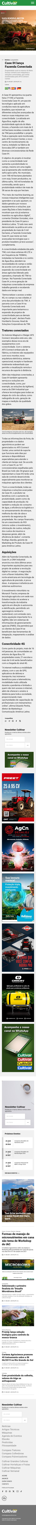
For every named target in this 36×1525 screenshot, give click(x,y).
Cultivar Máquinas (11, 1467)
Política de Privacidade (8, 1487)
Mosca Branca (6, 1330)
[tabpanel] (18, 30)
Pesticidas (7, 1442)
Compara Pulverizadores (14, 1456)
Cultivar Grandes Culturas (15, 1461)
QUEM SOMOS (7, 1481)
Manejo (18, 1231)
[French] (16, 88)
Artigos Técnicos (10, 1429)
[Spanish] (13, 88)
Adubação (5, 1284)
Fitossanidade (9, 1445)
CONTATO (5, 1484)
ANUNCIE (5, 1478)
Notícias (6, 1426)
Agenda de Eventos (12, 1436)
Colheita (4, 1373)
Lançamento (14, 60)
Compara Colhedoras (13, 1453)
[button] (32, 3)
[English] (9, 88)
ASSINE (4, 1476)
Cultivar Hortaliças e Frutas (16, 1464)
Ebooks (6, 1439)
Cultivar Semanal (10, 1471)
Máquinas (7, 1432)
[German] (19, 88)
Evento (13, 1231)
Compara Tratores (11, 1450)
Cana (3, 1231)
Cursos (8, 1231)
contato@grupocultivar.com (9, 1515)
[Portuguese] (6, 88)
